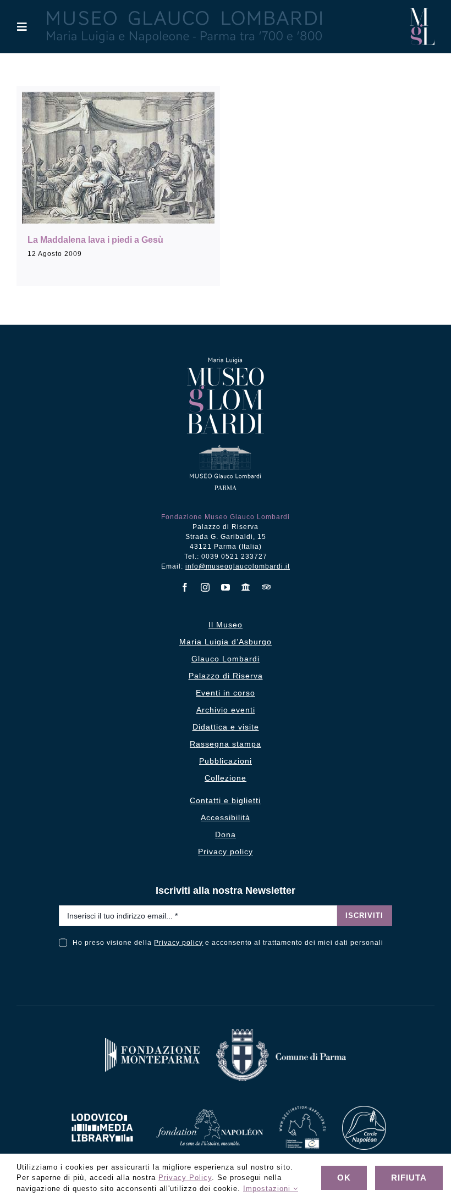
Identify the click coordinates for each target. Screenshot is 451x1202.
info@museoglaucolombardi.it (237, 566)
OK (344, 1177)
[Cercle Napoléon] (364, 1110)
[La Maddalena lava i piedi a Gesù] (118, 158)
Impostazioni (268, 1188)
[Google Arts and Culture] (246, 587)
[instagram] (205, 587)
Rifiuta (409, 1177)
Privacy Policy (185, 1177)
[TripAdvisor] (266, 586)
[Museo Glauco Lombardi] (422, 12)
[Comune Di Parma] (281, 1033)
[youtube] (225, 587)
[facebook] (185, 587)
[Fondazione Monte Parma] (152, 1042)
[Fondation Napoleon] (209, 1113)
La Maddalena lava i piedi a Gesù (95, 239)
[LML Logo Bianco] (102, 1110)
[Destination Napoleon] (302, 1110)
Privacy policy (178, 943)
